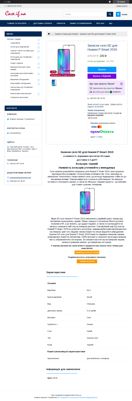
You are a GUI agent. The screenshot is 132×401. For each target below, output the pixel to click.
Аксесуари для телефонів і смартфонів (21, 58)
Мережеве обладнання (19, 79)
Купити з (97, 76)
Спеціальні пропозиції (19, 97)
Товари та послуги (16, 23)
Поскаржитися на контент (68, 397)
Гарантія (61, 23)
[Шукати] (110, 14)
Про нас (100, 23)
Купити (102, 69)
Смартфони (15, 43)
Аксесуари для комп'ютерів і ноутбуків (22, 74)
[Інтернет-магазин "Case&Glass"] (16, 17)
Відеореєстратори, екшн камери (20, 68)
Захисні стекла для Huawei (66, 34)
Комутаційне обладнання (20, 83)
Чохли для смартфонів (19, 47)
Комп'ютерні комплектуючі (20, 93)
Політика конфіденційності (88, 397)
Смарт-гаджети (16, 63)
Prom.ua (78, 395)
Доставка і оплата (42, 23)
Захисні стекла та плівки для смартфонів (22, 52)
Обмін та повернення (81, 23)
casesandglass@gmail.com (20, 177)
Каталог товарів (14, 39)
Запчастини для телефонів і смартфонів (21, 88)
